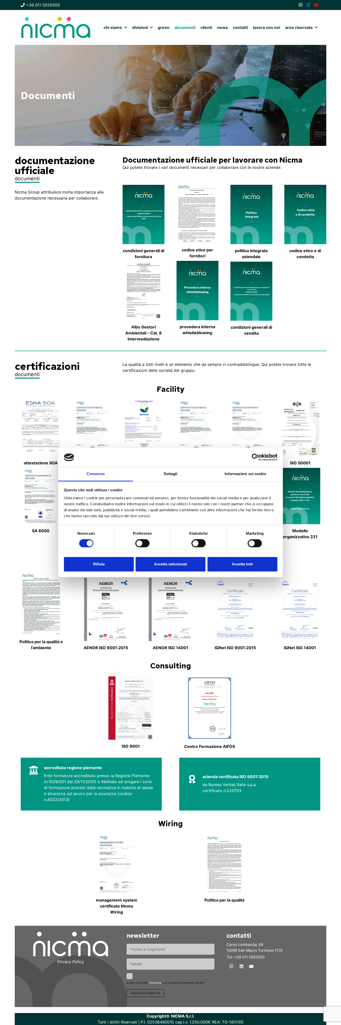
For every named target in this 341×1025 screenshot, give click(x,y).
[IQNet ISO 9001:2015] (235, 609)
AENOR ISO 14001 (170, 647)
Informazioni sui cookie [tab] (245, 474)
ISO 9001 (131, 746)
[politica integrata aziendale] (251, 214)
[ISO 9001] (248, 428)
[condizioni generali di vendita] (251, 291)
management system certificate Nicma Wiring (116, 906)
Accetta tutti (242, 564)
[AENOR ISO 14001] (170, 609)
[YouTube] (316, 5)
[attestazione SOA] (41, 428)
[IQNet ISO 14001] (299, 609)
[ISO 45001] (196, 428)
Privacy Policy (70, 961)
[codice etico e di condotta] (305, 214)
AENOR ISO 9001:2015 (106, 647)
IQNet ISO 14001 (300, 647)
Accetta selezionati (170, 564)
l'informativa (155, 982)
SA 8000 (40, 530)
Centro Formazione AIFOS (209, 746)
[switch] (142, 543)
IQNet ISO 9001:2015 (235, 647)
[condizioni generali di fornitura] (144, 214)
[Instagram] (300, 5)
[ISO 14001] (93, 428)
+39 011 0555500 (249, 957)
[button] (124, 27)
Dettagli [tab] (170, 474)
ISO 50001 (300, 462)
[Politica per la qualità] (224, 864)
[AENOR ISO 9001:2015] (105, 609)
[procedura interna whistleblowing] (197, 290)
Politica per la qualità (224, 900)
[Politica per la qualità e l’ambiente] (41, 603)
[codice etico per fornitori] (197, 214)
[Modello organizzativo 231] (300, 496)
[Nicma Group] (56, 27)
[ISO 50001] (300, 428)
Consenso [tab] (96, 474)
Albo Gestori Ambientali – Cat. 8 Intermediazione (143, 332)
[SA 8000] (41, 496)
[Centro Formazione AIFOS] (209, 708)
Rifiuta (99, 564)
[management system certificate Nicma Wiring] (117, 864)
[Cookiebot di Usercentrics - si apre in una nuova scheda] (255, 457)
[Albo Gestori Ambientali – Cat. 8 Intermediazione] (144, 291)
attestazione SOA (41, 462)
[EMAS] (145, 428)
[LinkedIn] (308, 5)
